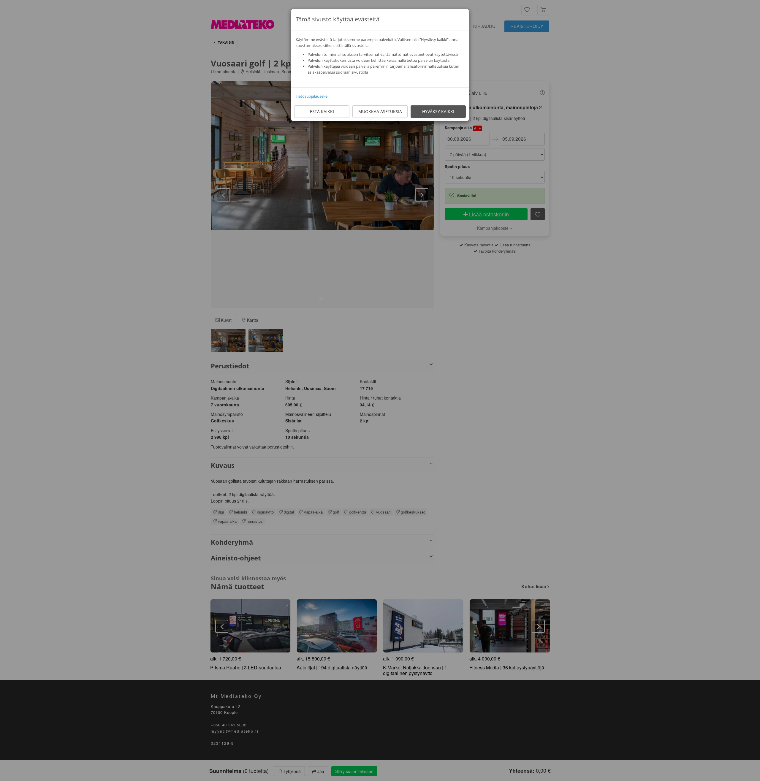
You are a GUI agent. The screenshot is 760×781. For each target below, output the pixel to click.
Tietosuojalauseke (311, 96)
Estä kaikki (322, 111)
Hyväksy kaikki (438, 111)
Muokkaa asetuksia (380, 111)
